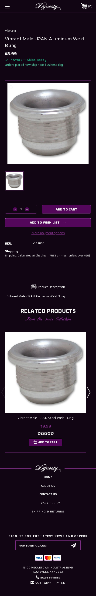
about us (48, 486)
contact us (48, 494)
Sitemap (72, 592)
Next (88, 392)
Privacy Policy (48, 503)
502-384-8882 (50, 577)
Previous (3, 392)
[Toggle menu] (13, 6)
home (48, 477)
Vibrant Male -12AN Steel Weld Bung (45, 417)
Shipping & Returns (47, 511)
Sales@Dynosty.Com (50, 583)
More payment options (48, 232)
